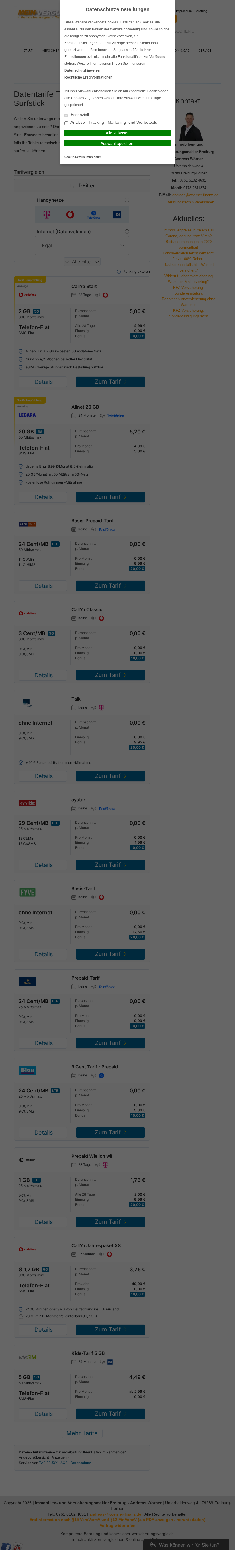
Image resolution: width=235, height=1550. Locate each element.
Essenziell (79, 115)
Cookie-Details (74, 156)
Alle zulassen (118, 133)
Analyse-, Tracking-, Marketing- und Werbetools (113, 122)
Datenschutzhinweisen (82, 70)
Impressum (93, 156)
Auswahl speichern (118, 143)
